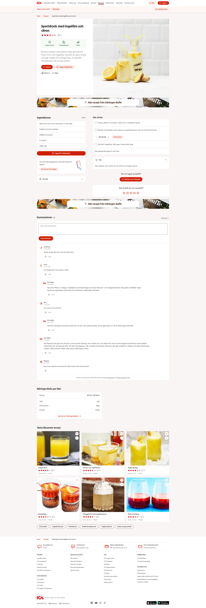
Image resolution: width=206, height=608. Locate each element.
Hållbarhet (141, 555)
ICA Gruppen (108, 561)
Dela (56, 73)
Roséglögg (42, 514)
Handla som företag (43, 570)
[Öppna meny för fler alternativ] (77, 438)
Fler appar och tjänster (44, 588)
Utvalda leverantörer (111, 576)
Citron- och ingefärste (91, 468)
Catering (72, 3)
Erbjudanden (62, 3)
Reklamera (141, 570)
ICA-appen (40, 579)
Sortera (164, 218)
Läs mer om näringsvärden (68, 416)
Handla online (49, 3)
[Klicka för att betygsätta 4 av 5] (134, 193)
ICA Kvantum (108, 570)
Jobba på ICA (108, 582)
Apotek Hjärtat (42, 567)
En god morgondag (143, 561)
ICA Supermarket (109, 567)
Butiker (93, 3)
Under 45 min (49, 45)
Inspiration (110, 3)
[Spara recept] (77, 433)
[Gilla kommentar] (45, 256)
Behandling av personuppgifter (147, 579)
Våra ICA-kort (74, 570)
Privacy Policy (110, 377)
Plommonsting (133, 514)
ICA (105, 555)
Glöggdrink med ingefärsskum (94, 514)
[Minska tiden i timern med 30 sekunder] (96, 137)
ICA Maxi (107, 573)
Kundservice (129, 3)
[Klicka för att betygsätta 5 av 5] (138, 193)
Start (38, 16)
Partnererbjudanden (77, 567)
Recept (101, 3)
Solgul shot (42, 468)
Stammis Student (76, 561)
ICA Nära (107, 564)
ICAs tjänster (42, 576)
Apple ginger (133, 468)
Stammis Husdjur (76, 564)
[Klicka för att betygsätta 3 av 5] (131, 193)
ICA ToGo (40, 585)
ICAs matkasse (83, 3)
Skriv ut (47, 73)
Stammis (119, 3)
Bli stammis (74, 558)
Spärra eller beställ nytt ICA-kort (147, 576)
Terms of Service (121, 377)
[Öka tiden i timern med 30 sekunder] (108, 137)
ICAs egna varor (109, 558)
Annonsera (107, 579)
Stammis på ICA (76, 555)
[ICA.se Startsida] (39, 3)
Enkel (78, 45)
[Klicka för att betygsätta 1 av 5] (124, 193)
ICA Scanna (40, 582)
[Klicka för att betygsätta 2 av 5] (127, 193)
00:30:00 (102, 137)
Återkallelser (141, 573)
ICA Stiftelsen (141, 558)
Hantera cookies (142, 582)
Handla (39, 555)
